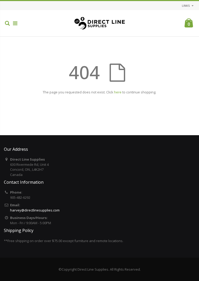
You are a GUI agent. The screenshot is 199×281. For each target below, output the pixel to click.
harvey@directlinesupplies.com (35, 210)
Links (186, 6)
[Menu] (15, 23)
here (118, 92)
